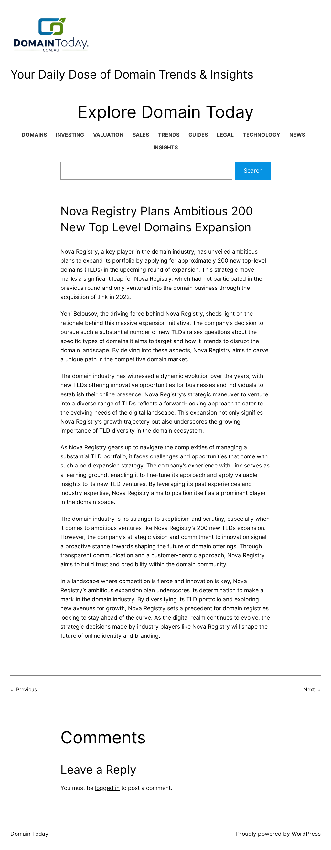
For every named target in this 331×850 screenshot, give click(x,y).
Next (309, 690)
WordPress (306, 833)
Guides (198, 134)
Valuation (108, 134)
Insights (166, 147)
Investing (70, 134)
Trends (168, 134)
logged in (107, 787)
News (297, 134)
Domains (34, 134)
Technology (261, 134)
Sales (141, 134)
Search (253, 170)
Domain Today (29, 833)
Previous (26, 690)
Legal (225, 134)
